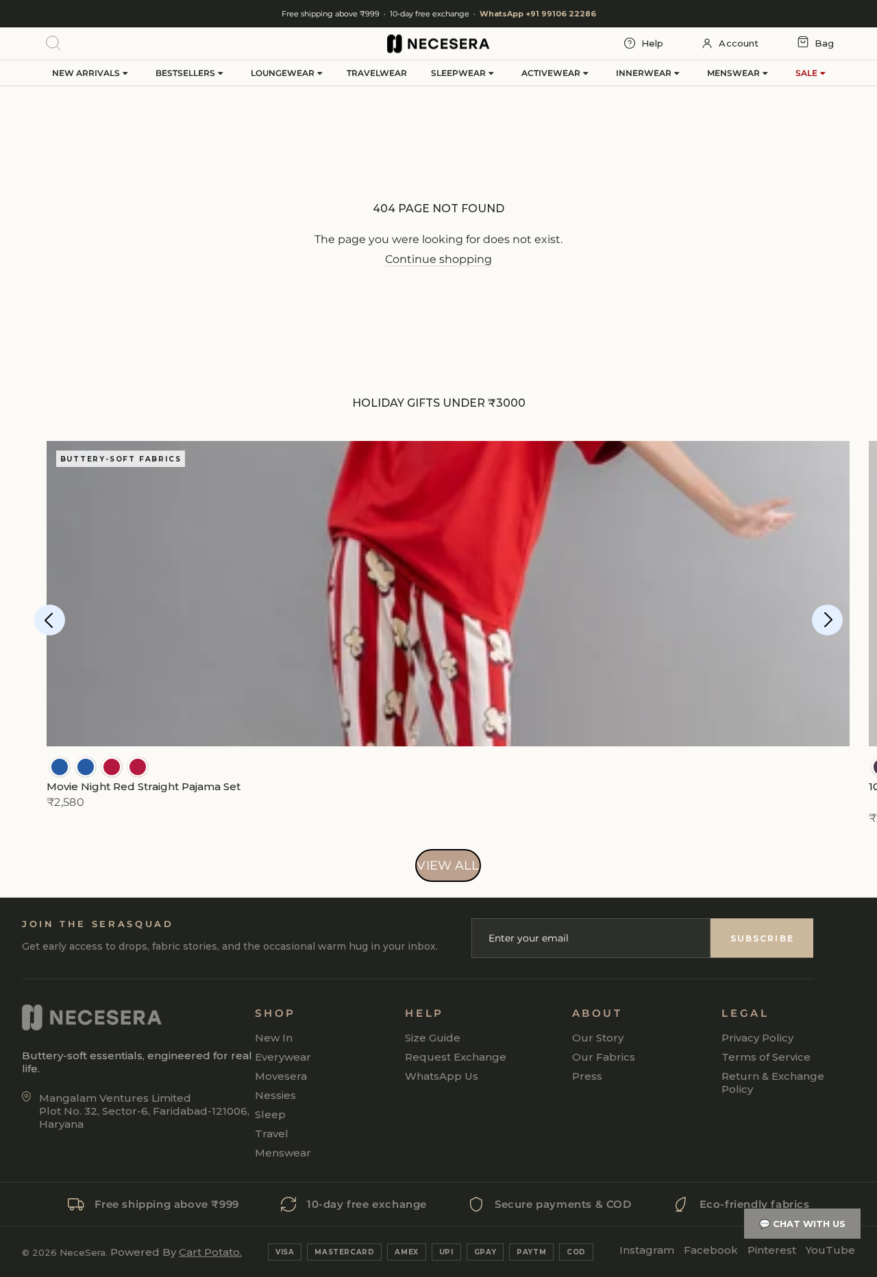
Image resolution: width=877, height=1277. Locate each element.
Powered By (176, 1252)
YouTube (830, 1249)
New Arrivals (87, 73)
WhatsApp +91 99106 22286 (538, 13)
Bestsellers (186, 73)
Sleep (270, 1114)
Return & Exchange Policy (772, 1083)
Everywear (283, 1056)
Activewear (551, 73)
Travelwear (377, 73)
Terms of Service (766, 1056)
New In (274, 1037)
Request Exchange (455, 1056)
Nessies (275, 1095)
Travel (271, 1133)
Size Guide (432, 1037)
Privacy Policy (757, 1037)
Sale (807, 73)
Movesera (281, 1076)
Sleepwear (459, 73)
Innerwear (645, 73)
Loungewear (284, 73)
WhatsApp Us (441, 1076)
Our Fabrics (603, 1056)
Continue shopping (438, 259)
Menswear (734, 73)
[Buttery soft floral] (111, 767)
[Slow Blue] (59, 767)
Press (587, 1076)
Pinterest (772, 1249)
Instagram (646, 1249)
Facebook (711, 1249)
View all (448, 865)
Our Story (597, 1037)
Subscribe (762, 938)
